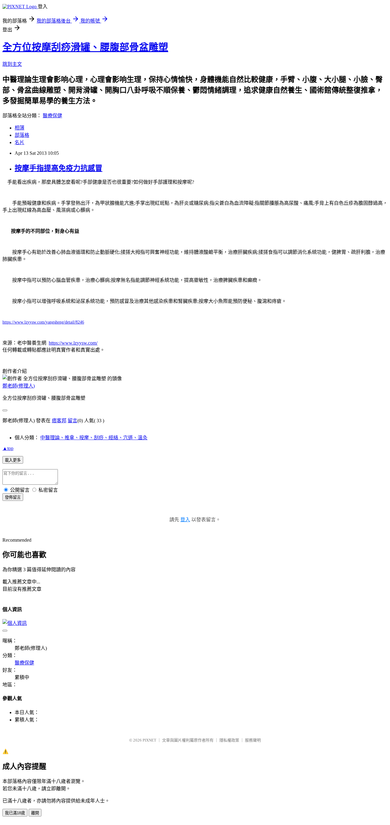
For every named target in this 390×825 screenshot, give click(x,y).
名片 (19, 142)
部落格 (22, 135)
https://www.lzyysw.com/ (73, 342)
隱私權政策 (229, 740)
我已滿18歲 (15, 813)
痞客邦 (59, 420)
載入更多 (13, 460)
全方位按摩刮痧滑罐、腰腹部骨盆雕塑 (85, 47)
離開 (35, 813)
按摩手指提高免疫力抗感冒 (58, 168)
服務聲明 (253, 740)
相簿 (19, 127)
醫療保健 (52, 115)
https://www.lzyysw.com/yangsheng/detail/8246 (43, 322)
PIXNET (149, 740)
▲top (7, 448)
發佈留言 (13, 497)
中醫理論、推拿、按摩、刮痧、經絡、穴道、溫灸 (93, 437)
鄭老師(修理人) (18, 385)
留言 (72, 420)
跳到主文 (12, 64)
